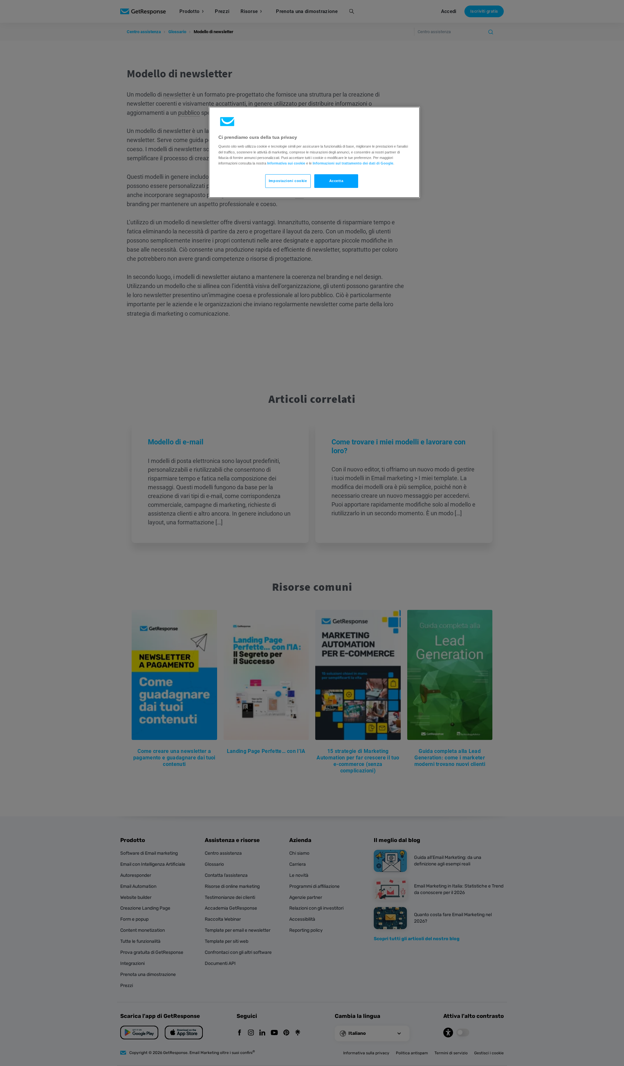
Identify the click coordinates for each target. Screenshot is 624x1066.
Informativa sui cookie (286, 163)
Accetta (336, 181)
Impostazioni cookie (288, 181)
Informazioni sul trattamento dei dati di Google (353, 163)
